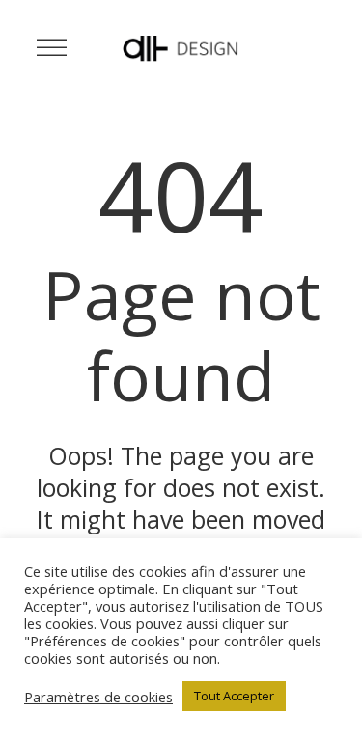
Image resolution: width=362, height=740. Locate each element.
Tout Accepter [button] (234, 695)
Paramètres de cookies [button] (98, 696)
